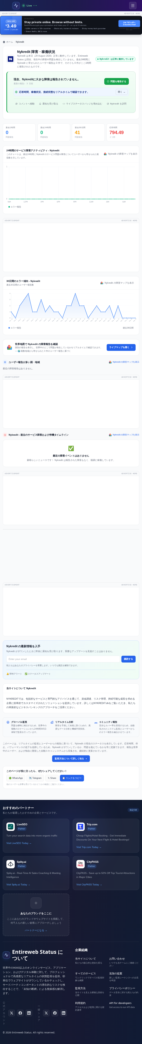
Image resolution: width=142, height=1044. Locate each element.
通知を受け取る (50, 103)
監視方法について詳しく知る (69, 758)
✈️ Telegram (35, 778)
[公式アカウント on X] (11, 1013)
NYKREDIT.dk (101, 703)
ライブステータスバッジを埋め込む (84, 103)
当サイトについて (85, 958)
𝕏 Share (52, 778)
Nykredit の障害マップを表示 (122, 154)
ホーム (9, 42)
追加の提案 (115, 973)
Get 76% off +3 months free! (129, 23)
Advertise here (132, 13)
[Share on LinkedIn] (63, 1013)
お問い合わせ (117, 958)
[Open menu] (132, 5)
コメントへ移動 (26, 103)
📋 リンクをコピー (72, 778)
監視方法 (80, 988)
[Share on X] (46, 1013)
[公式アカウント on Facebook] (20, 1013)
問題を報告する (118, 81)
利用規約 (80, 1003)
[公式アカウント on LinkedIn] (29, 1013)
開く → (121, 92)
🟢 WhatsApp (16, 778)
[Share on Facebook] (55, 1013)
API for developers (120, 1003)
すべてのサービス (85, 973)
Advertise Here (129, 220)
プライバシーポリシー (122, 988)
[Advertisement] (71, 247)
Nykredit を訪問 (118, 103)
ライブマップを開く (119, 347)
